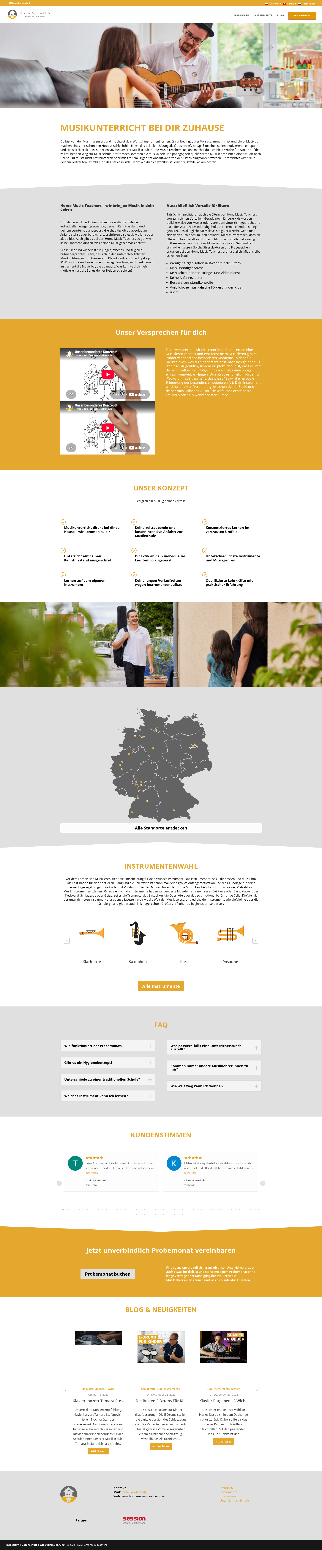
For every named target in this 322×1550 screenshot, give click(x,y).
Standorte (241, 15)
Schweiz (291, 3)
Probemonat (302, 15)
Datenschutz (29, 1544)
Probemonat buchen (108, 1274)
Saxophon (92, 961)
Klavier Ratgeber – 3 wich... (161, 1400)
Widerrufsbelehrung (52, 1544)
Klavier (172, 1389)
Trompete (230, 961)
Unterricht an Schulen (235, 1500)
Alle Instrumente (161, 986)
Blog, (97, 1389)
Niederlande (308, 3)
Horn (138, 961)
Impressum (12, 1544)
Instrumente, (159, 1389)
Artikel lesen (98, 1446)
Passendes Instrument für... (223, 1396)
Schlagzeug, (86, 1389)
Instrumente (262, 15)
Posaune (184, 961)
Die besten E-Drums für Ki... (98, 1400)
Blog (280, 15)
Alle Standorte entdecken (161, 828)
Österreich (275, 3)
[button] (67, 940)
